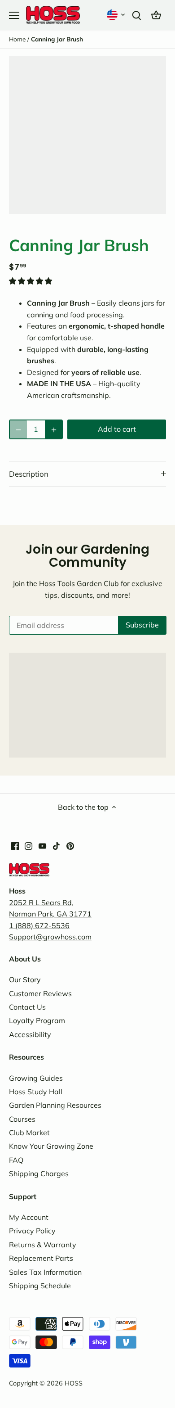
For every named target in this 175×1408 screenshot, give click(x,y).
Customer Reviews (40, 993)
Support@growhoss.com (50, 936)
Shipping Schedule (40, 1285)
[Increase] (53, 429)
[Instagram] (28, 845)
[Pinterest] (70, 845)
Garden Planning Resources (55, 1105)
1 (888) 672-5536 (39, 925)
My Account (28, 1217)
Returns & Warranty (42, 1244)
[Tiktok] (56, 845)
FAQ (16, 1159)
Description (28, 473)
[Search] (136, 14)
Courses (22, 1119)
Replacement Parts (41, 1258)
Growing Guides (36, 1078)
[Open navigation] (14, 15)
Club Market (29, 1132)
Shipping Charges (39, 1173)
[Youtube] (42, 845)
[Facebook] (15, 845)
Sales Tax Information (45, 1272)
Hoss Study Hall (35, 1091)
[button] (117, 14)
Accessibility (30, 1034)
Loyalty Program (37, 1020)
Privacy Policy (32, 1230)
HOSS (74, 1383)
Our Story (25, 979)
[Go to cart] (156, 14)
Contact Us (27, 1006)
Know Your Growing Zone (51, 1146)
